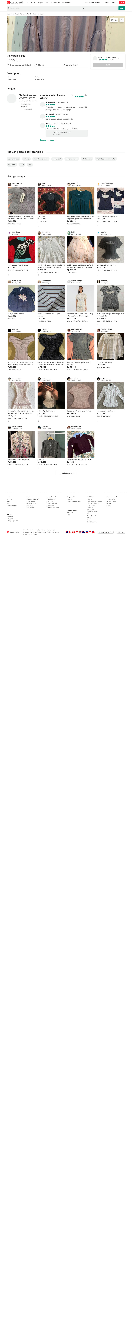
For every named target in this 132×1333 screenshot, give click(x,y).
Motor (108, 505)
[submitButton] (121, 8)
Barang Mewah (31, 501)
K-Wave (89, 520)
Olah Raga (90, 507)
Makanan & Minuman (93, 503)
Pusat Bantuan (27, 530)
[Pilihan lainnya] (8, 227)
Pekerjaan (70, 512)
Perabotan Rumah (52, 503)
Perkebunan (50, 505)
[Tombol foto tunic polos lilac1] (66, 34)
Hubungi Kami (37, 530)
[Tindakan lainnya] (122, 20)
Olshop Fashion (31, 503)
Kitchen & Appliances (53, 507)
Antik (88, 514)
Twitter (9, 501)
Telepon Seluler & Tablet (74, 501)
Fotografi (89, 499)
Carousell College (12, 505)
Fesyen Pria (30, 505)
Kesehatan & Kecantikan (34, 499)
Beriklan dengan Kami (43, 532)
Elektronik (70, 499)
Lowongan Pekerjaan (29, 532)
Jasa (68, 514)
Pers (44, 530)
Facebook (9, 499)
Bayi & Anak (50, 501)
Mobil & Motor (111, 499)
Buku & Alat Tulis (51, 499)
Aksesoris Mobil (111, 501)
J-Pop (89, 518)
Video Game (90, 509)
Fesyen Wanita (31, 507)
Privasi (25, 534)
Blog (8, 503)
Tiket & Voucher (91, 522)
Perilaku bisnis (33, 534)
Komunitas (10, 518)
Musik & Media (91, 505)
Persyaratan (54, 532)
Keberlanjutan (51, 530)
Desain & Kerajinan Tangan (95, 501)
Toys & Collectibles (92, 511)
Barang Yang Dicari (12, 521)
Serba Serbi (10, 516)
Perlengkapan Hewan (93, 516)
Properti (109, 503)
